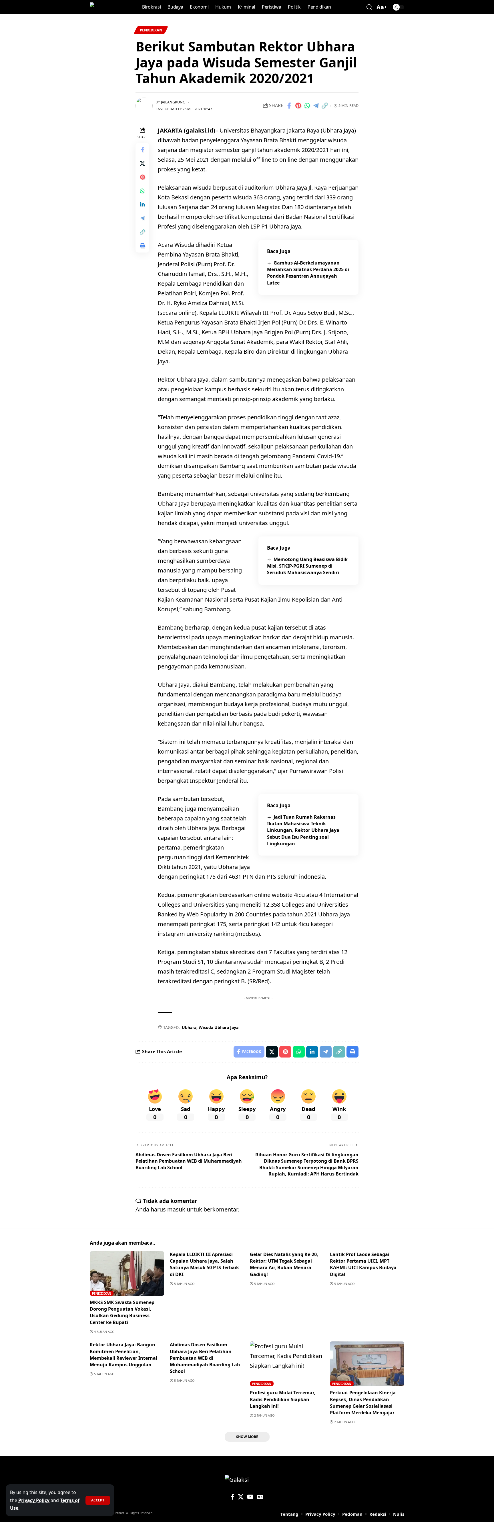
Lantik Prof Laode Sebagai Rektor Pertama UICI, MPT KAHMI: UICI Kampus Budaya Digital (363, 1264)
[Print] (142, 245)
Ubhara (189, 1027)
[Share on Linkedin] (142, 204)
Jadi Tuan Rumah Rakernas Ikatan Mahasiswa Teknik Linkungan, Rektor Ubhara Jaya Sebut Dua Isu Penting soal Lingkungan (303, 830)
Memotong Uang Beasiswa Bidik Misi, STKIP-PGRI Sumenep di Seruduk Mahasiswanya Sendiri (307, 566)
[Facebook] (232, 1497)
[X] (240, 1497)
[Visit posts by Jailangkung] (144, 105)
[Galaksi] (102, 7)
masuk (176, 1209)
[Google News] (260, 1497)
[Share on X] (142, 163)
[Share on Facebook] (289, 105)
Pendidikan (151, 30)
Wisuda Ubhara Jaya (218, 1027)
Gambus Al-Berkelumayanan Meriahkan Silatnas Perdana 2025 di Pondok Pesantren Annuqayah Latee (308, 273)
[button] (97, 1500)
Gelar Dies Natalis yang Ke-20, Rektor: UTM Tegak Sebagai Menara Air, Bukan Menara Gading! (284, 1264)
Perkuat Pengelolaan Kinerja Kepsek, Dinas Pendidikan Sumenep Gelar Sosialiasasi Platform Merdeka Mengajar (363, 1402)
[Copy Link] (325, 105)
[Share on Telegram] (316, 105)
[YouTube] (250, 1497)
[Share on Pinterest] (298, 105)
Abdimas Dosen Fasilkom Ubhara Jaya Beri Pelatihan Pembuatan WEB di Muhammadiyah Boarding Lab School (205, 1357)
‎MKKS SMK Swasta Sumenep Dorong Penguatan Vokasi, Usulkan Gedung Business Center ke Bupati (122, 1312)
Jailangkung (173, 102)
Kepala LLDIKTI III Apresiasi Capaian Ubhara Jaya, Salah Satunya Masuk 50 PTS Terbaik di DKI (204, 1264)
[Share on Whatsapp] (307, 105)
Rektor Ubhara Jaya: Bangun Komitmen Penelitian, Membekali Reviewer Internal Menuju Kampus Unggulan (123, 1354)
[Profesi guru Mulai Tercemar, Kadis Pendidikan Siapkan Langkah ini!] (287, 1363)
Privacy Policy (33, 1500)
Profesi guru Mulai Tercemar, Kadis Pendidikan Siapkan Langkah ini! (282, 1399)
